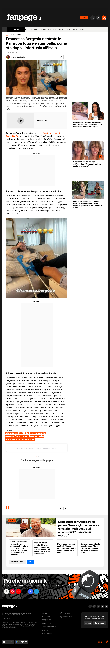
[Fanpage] (9, 606)
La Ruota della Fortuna (37, 30)
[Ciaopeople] (103, 642)
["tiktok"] (6, 591)
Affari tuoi (52, 30)
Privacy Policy (46, 620)
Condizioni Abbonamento (50, 627)
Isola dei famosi (78, 30)
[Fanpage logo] (21, 17)
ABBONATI (84, 17)
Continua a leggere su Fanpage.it (37, 460)
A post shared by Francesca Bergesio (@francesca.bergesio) (36, 448)
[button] (65, 57)
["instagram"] (12, 591)
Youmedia (45, 613)
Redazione (45, 630)
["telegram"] (36, 591)
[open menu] (4, 29)
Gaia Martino (21, 57)
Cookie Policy (46, 623)
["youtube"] (18, 591)
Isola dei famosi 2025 (14, 35)
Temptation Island (64, 30)
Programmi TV (10, 503)
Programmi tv (16, 29)
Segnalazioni (46, 616)
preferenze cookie (48, 633)
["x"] (24, 591)
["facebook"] (30, 591)
